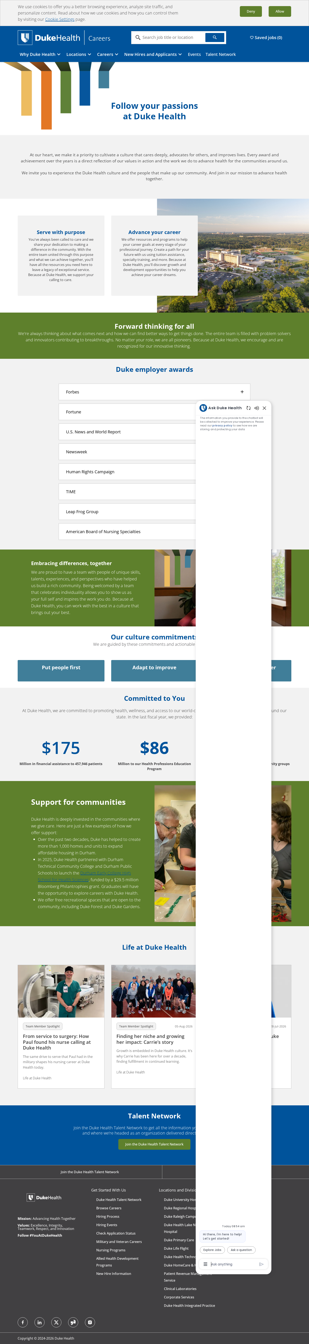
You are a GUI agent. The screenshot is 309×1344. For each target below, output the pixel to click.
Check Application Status (116, 1233)
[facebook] (23, 1322)
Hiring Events (106, 1225)
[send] (261, 1264)
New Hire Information (113, 1273)
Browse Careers (108, 1208)
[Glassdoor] (73, 1322)
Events (194, 54)
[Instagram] (90, 1322)
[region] (233, 835)
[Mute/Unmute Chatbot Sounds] (257, 408)
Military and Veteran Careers (119, 1241)
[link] (61, 1027)
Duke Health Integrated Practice (189, 1305)
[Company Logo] (64, 37)
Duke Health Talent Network (118, 1199)
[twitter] (56, 1322)
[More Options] (205, 1264)
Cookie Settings (59, 19)
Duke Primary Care (179, 1240)
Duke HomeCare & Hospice (185, 1265)
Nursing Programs (110, 1250)
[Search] (214, 37)
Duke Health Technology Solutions (191, 1257)
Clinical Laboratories (180, 1288)
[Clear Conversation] (249, 408)
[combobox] (168, 37)
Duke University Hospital (183, 1199)
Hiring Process (107, 1216)
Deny (251, 11)
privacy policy (222, 425)
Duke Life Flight (176, 1248)
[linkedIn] (39, 1322)
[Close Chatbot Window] (264, 408)
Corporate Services (179, 1297)
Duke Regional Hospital (182, 1208)
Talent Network (221, 54)
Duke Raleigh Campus (181, 1216)
